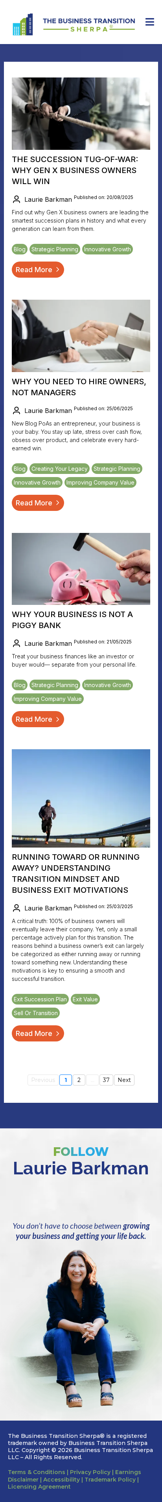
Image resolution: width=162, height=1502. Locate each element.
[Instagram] (66, 1199)
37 (106, 1080)
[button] (148, 22)
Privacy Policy (90, 1472)
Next (124, 1080)
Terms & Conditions (36, 1472)
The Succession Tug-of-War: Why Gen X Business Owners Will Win (75, 170)
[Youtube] (126, 1199)
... (92, 1080)
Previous (43, 1080)
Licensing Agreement (39, 1486)
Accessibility (61, 1479)
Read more (34, 269)
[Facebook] (96, 1199)
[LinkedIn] (36, 1199)
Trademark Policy (110, 1479)
